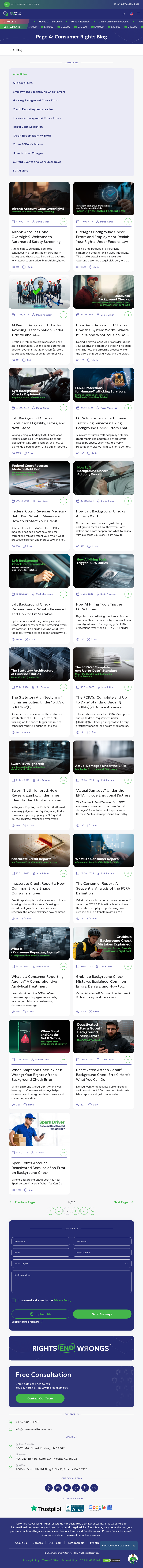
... (84, 1210)
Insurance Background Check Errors (37, 118)
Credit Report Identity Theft (32, 135)
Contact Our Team (40, 1398)
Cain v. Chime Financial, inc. (73, 21)
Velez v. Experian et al (109, 21)
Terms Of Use (50, 1560)
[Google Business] (100, 1508)
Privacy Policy (62, 1300)
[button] (45, 27)
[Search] (124, 14)
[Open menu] (139, 14)
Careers (38, 1543)
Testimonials (75, 1543)
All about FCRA (23, 83)
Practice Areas (99, 1543)
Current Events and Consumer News (37, 162)
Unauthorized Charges (28, 153)
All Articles (20, 74)
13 (92, 1210)
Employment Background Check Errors (39, 91)
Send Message (102, 1314)
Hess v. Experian (39, 21)
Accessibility (69, 1560)
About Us (21, 1543)
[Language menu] (132, 13)
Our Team (55, 1543)
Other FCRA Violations (28, 144)
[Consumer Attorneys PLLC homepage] (12, 13)
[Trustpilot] (45, 1508)
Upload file (43, 1314)
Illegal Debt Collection (28, 126)
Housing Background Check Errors (36, 100)
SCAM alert (20, 170)
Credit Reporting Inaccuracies (33, 109)
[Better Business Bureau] (75, 1508)
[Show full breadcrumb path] (132, 50)
